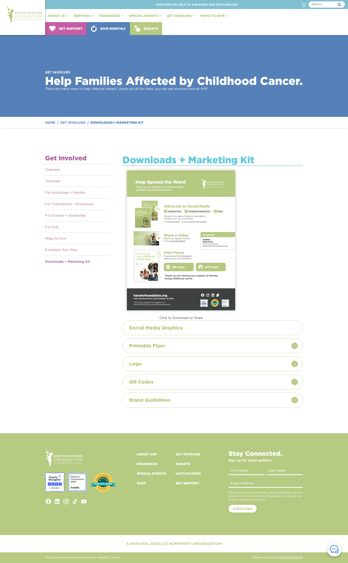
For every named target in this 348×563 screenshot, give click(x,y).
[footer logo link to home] (63, 457)
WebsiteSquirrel (291, 557)
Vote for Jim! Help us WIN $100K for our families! (196, 4)
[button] (58, 15)
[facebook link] (48, 501)
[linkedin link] (57, 501)
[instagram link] (66, 501)
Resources (147, 464)
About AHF (147, 454)
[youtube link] (84, 501)
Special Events (151, 473)
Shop (141, 483)
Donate (183, 464)
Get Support (187, 483)
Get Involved (188, 454)
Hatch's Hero (188, 473)
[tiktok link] (75, 501)
